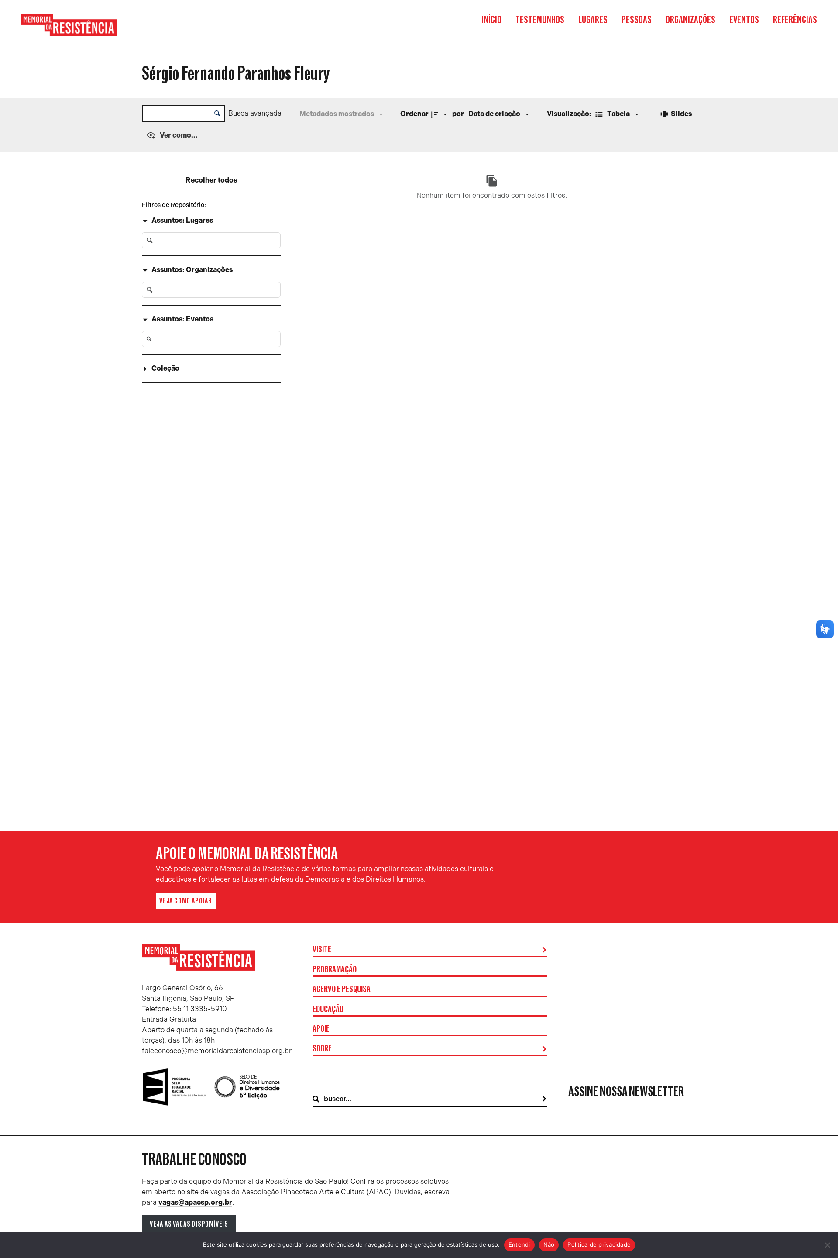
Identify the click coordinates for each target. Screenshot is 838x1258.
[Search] (544, 1099)
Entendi (519, 1244)
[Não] (827, 1245)
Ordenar (414, 114)
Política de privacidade (599, 1244)
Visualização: (570, 114)
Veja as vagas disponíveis (189, 1224)
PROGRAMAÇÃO (335, 969)
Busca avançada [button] (255, 113)
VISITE (322, 949)
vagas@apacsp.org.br (195, 1202)
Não (549, 1244)
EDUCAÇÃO (328, 1009)
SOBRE (322, 1049)
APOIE (321, 1029)
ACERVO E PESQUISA (342, 989)
